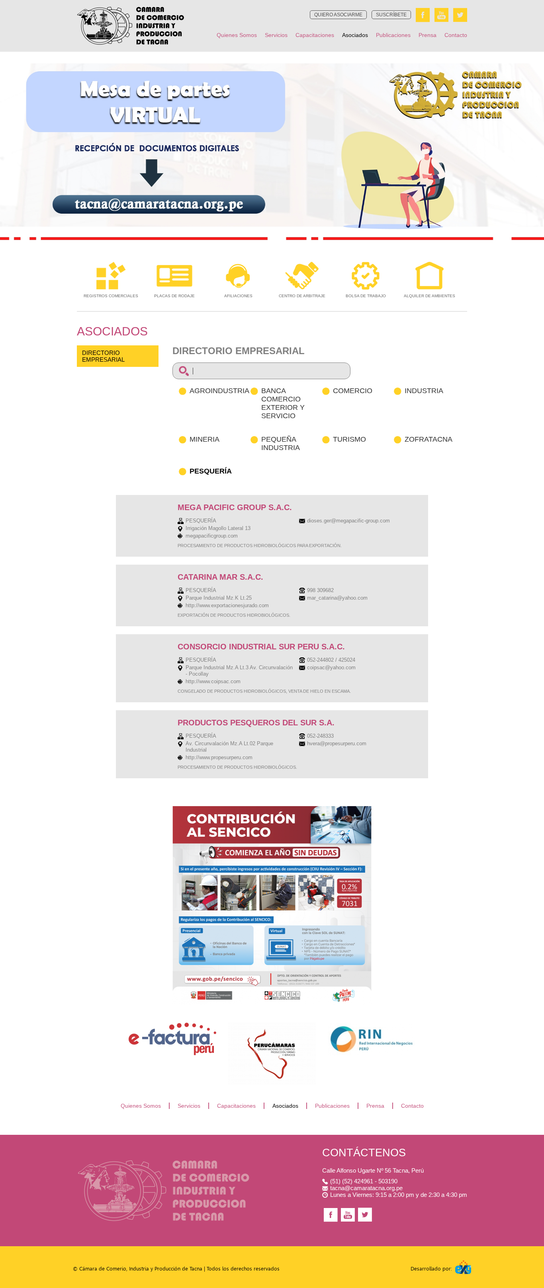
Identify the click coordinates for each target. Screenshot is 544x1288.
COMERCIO (352, 391)
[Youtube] (441, 15)
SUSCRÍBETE (391, 14)
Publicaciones (393, 35)
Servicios (276, 35)
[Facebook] (423, 15)
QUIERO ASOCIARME (338, 14)
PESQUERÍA (211, 471)
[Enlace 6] (371, 1025)
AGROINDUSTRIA (219, 391)
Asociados (355, 35)
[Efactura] (172, 1025)
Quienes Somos (237, 35)
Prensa (427, 35)
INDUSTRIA (424, 391)
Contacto (455, 35)
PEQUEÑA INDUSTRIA (280, 443)
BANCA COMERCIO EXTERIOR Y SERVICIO (283, 403)
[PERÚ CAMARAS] (272, 1025)
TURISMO (349, 439)
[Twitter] (460, 15)
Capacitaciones (314, 35)
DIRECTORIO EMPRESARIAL (103, 356)
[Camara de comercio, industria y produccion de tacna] (130, 2)
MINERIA (204, 439)
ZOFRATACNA (428, 439)
